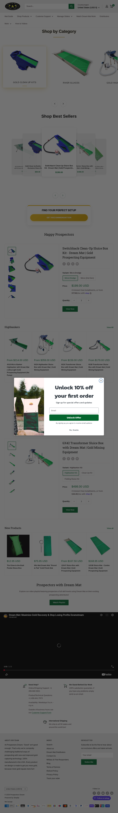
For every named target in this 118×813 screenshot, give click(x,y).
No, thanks (74, 430)
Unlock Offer (74, 417)
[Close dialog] (101, 381)
